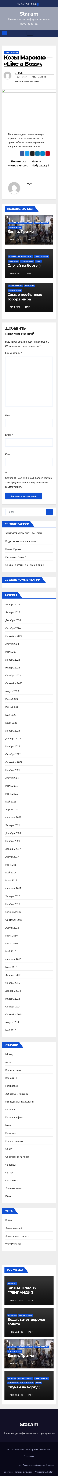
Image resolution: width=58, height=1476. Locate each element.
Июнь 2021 (11, 794)
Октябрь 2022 (13, 754)
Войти (8, 1220)
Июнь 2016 (11, 943)
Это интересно (14, 227)
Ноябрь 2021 (12, 770)
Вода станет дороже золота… (22, 541)
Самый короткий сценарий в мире (24, 565)
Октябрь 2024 (13, 628)
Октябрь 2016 (13, 912)
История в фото (25, 223)
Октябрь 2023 (13, 675)
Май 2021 (10, 801)
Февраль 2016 (13, 959)
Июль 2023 (11, 699)
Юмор (38, 261)
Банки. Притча (21, 232)
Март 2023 (11, 723)
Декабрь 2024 (13, 620)
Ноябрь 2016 (12, 904)
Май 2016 (10, 951)
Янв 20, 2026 (16, 1300)
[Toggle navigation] (30, 33)
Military (9, 1054)
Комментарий (13, 353)
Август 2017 (12, 857)
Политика (10, 1133)
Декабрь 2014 (13, 991)
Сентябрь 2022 (13, 762)
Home (18, 1465)
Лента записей (13, 1228)
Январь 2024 (12, 659)
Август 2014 (12, 1022)
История (12, 223)
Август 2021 (12, 778)
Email (9, 435)
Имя (8, 415)
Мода (8, 1125)
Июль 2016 (11, 935)
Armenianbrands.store (44, 1472)
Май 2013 (10, 1030)
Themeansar (29, 1456)
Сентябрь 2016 (13, 920)
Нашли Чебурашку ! (40, 163)
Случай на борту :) (24, 265)
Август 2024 (12, 644)
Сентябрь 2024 (13, 636)
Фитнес (9, 1172)
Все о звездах (13, 1070)
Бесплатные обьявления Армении (38, 1465)
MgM (20, 73)
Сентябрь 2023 (13, 683)
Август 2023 (12, 691)
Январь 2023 (12, 730)
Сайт (8, 454)
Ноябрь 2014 (12, 998)
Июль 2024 (11, 652)
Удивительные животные (27, 81)
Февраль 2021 (13, 817)
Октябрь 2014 (13, 1006)
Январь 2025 (12, 612)
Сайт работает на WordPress (19, 1449)
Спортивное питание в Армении (18, 1472)
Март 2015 (11, 967)
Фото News (13, 261)
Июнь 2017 (11, 864)
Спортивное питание (17, 1157)
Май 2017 (10, 872)
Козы (34, 77)
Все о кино (11, 1078)
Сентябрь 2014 (13, 1014)
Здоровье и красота (16, 1094)
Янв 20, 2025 (16, 1395)
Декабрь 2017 (13, 849)
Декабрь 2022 (13, 738)
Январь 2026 (12, 604)
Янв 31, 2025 (16, 1364)
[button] (54, 33)
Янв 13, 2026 (16, 1332)
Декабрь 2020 (13, 833)
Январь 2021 (12, 825)
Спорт (8, 1149)
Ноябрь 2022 (12, 746)
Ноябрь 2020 (12, 841)
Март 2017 (11, 880)
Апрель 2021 (12, 809)
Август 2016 (12, 928)
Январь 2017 (12, 896)
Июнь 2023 (11, 707)
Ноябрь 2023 (12, 667)
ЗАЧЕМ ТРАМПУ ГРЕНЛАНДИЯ (23, 533)
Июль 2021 (11, 786)
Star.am (29, 14)
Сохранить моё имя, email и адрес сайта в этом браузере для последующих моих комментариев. (28, 482)
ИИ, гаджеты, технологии (19, 1101)
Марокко (42, 77)
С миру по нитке (11, 52)
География (11, 1086)
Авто (8, 1062)
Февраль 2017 (13, 888)
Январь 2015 (12, 983)
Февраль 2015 (13, 975)
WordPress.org (13, 1244)
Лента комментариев (17, 1236)
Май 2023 (10, 715)
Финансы (10, 1164)
